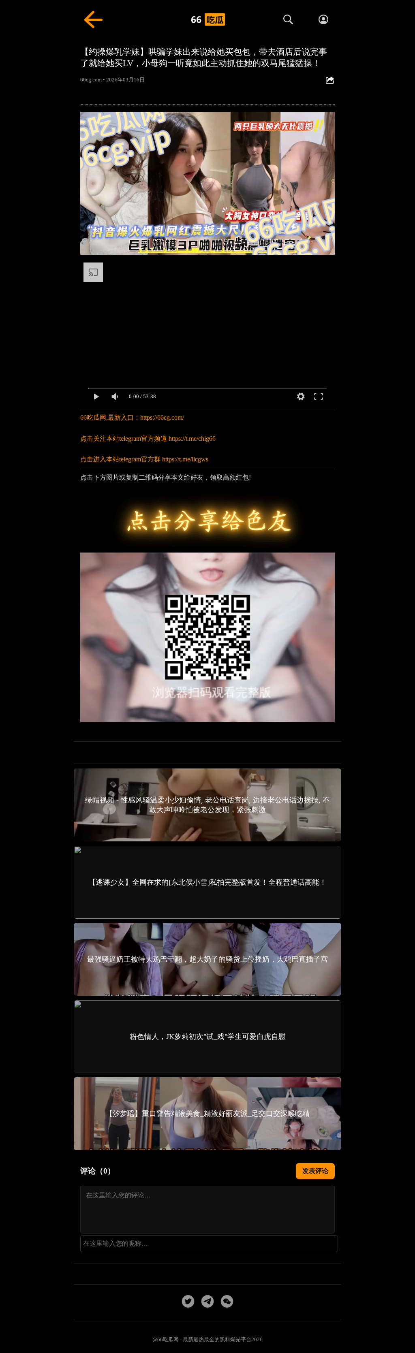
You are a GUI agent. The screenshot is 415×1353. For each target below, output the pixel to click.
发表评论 (315, 1170)
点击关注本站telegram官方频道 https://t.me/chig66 (148, 438)
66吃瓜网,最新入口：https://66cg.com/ (132, 417)
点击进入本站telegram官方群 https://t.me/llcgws (144, 459)
